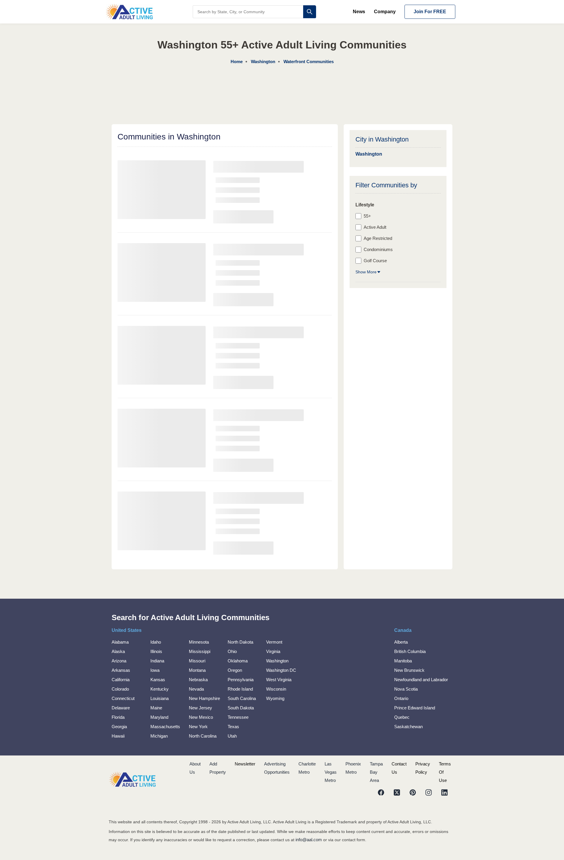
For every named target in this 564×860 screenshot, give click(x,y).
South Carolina (242, 698)
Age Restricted (378, 238)
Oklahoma (238, 660)
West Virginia (278, 679)
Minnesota (199, 641)
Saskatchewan (408, 726)
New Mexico (201, 717)
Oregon (235, 670)
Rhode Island (240, 688)
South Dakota (241, 707)
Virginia (273, 651)
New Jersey (200, 707)
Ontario (401, 698)
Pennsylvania (241, 679)
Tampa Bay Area (376, 772)
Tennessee (238, 717)
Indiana (157, 660)
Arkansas (121, 670)
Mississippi (199, 651)
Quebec (401, 717)
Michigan (159, 735)
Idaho (155, 641)
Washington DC (281, 670)
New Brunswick (409, 670)
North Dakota (240, 641)
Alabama (120, 641)
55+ (367, 215)
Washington (277, 660)
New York (198, 726)
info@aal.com (309, 839)
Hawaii (118, 735)
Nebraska (198, 679)
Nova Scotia (406, 688)
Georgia (119, 726)
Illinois (156, 651)
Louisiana (159, 698)
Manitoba (403, 660)
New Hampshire (204, 698)
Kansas (157, 679)
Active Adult (375, 227)
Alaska (118, 651)
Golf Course (375, 260)
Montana (197, 670)
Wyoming (275, 698)
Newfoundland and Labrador (421, 679)
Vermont (274, 641)
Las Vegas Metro (331, 772)
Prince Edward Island (414, 707)
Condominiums (378, 249)
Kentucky (159, 688)
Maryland (159, 717)
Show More (366, 272)
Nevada (196, 688)
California (121, 679)
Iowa (155, 670)
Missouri (197, 660)
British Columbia (410, 651)
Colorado (120, 688)
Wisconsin (276, 688)
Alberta (401, 641)
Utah (232, 735)
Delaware (121, 707)
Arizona (119, 660)
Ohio (232, 651)
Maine (156, 707)
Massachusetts (165, 726)
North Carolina (202, 735)
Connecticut (123, 698)
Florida (118, 717)
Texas (233, 726)
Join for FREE (430, 11)
